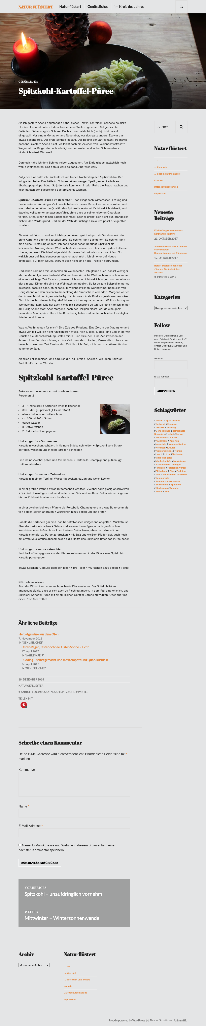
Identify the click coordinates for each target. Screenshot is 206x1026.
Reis (158, 474)
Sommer (182, 474)
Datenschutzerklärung (166, 187)
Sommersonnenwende (168, 481)
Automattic (180, 1020)
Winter (83, 691)
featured (160, 427)
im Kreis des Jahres (129, 6)
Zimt (167, 491)
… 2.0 (157, 160)
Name (24, 806)
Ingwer (179, 434)
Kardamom (161, 441)
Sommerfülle (162, 478)
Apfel (168, 420)
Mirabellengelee (164, 458)
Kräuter (171, 447)
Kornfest (160, 447)
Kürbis (178, 451)
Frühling (171, 427)
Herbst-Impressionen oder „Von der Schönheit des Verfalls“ (168, 269)
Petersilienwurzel (176, 468)
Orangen (176, 464)
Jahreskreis (162, 437)
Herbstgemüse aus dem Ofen (39, 634)
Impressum (160, 193)
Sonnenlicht (162, 484)
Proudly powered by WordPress (127, 1020)
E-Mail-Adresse (31, 826)
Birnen (176, 420)
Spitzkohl (68, 691)
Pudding (181, 471)
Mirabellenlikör (163, 461)
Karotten (174, 441)
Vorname (158, 358)
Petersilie (160, 468)
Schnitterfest (169, 474)
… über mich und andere (167, 174)
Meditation (177, 454)
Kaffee (173, 437)
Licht (167, 454)
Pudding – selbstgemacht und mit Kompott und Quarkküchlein (65, 660)
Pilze (172, 471)
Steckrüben (162, 488)
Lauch (159, 454)
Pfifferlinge (161, 471)
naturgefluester (31, 685)
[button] (103, 61)
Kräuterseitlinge (164, 451)
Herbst (170, 434)
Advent (159, 420)
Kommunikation (177, 444)
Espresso (172, 424)
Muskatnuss (48, 691)
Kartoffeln (29, 691)
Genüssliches (98, 6)
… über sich (160, 167)
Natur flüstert (36, 7)
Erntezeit (160, 424)
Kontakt (158, 180)
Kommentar (27, 769)
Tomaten (174, 488)
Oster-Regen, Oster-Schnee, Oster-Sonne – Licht (55, 647)
